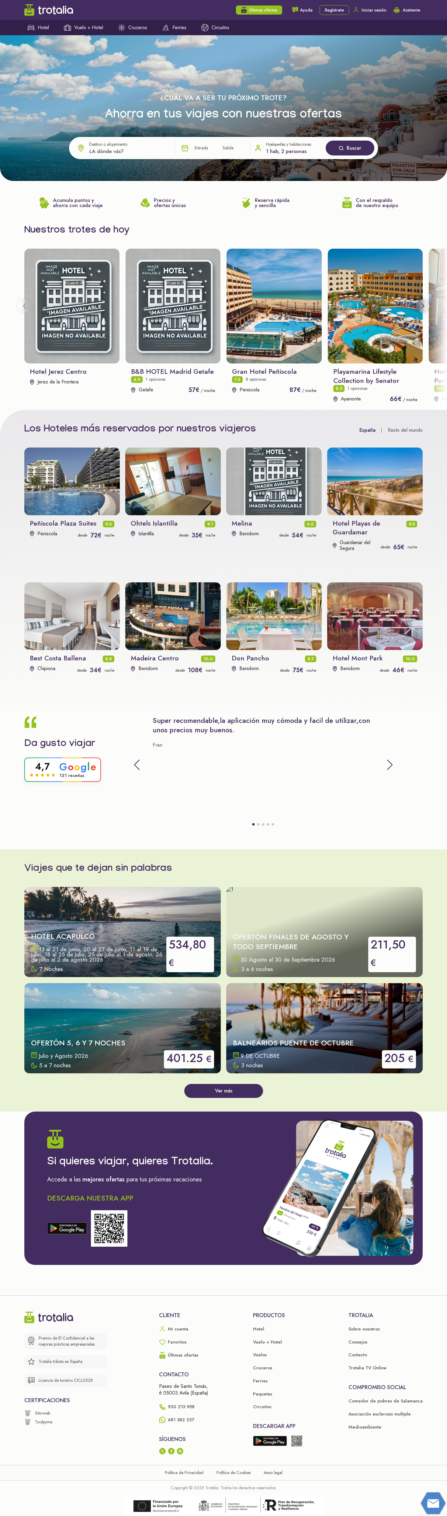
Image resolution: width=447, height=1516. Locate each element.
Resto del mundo (405, 430)
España (367, 430)
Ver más (223, 1090)
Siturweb (42, 1413)
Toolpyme (43, 1422)
